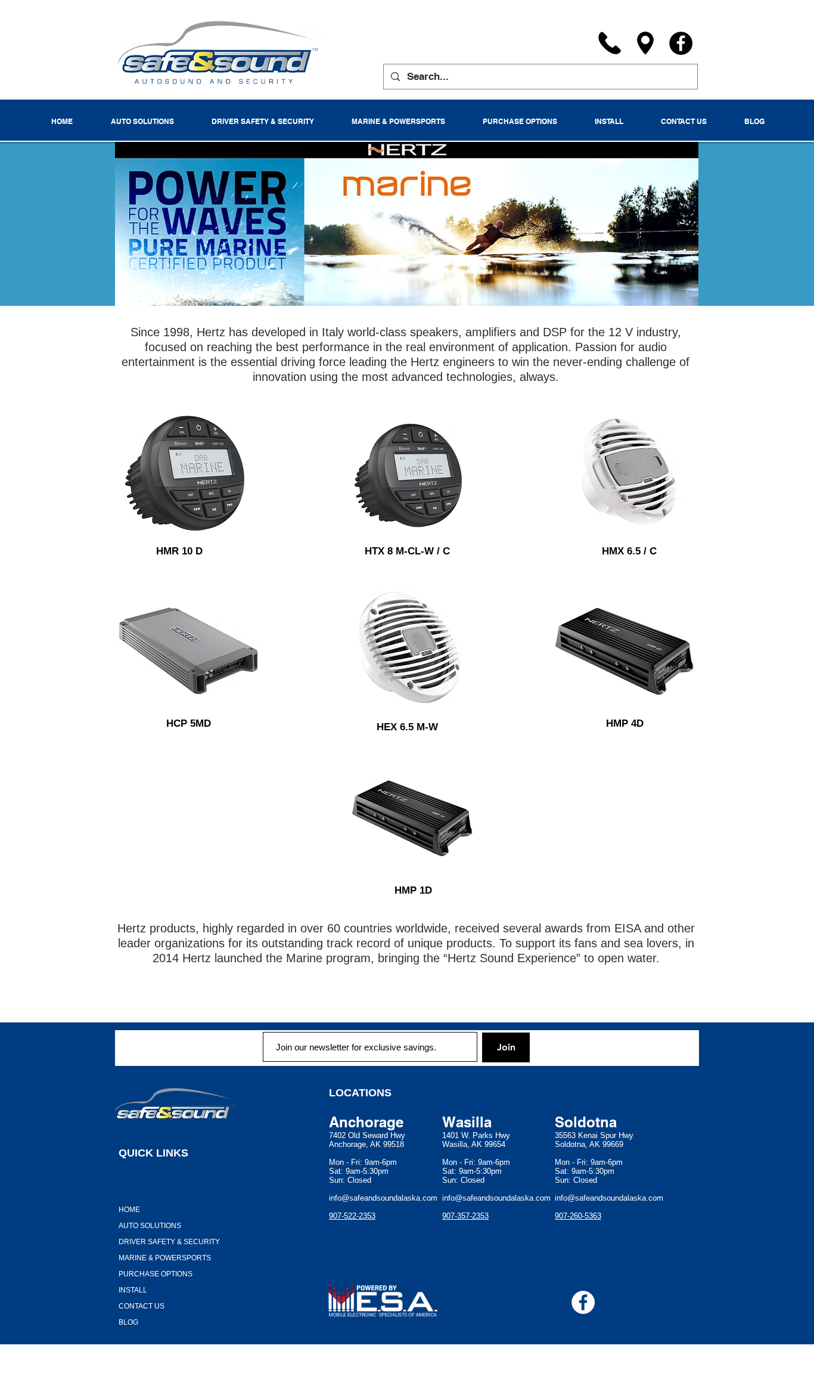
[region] (182, 472)
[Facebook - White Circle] (583, 1302)
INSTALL (133, 1290)
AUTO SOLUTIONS (150, 1226)
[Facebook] (680, 43)
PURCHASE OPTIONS (155, 1274)
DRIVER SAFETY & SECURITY (169, 1242)
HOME (129, 1209)
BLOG (128, 1322)
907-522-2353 (352, 1215)
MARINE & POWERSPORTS (165, 1258)
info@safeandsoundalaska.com (383, 1198)
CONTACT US (141, 1306)
